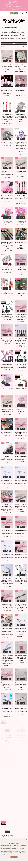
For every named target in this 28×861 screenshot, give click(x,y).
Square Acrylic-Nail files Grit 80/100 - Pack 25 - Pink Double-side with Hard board (21, 458)
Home (2, 27)
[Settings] (22, 13)
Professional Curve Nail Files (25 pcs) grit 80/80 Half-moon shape (7, 269)
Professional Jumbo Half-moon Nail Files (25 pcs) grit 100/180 (21, 173)
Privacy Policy (4, 854)
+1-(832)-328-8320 (13, 1)
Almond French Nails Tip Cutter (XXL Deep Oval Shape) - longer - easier (21, 293)
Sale (16, 51)
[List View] (3, 46)
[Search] (4, 13)
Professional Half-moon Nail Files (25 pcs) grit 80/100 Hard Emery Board (7, 411)
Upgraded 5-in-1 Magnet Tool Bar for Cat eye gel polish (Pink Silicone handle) (7, 366)
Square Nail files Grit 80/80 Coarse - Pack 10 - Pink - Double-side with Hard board (7, 340)
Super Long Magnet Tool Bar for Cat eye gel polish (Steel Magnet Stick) (7, 293)
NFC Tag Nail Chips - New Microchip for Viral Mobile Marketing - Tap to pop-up (21, 66)
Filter (14, 43)
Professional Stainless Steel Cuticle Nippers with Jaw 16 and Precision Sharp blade (7, 316)
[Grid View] (1, 46)
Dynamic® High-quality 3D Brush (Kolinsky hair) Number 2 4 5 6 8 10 (21, 90)
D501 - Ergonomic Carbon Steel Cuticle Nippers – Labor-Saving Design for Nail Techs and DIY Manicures (20, 631)
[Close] (26, 839)
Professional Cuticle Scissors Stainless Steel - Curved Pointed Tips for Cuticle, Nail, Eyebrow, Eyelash (7, 737)
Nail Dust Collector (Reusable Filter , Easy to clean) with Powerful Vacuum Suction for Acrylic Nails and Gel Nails (7, 507)
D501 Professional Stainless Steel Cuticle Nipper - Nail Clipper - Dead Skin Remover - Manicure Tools (7, 581)
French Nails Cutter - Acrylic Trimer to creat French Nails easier (21, 244)
